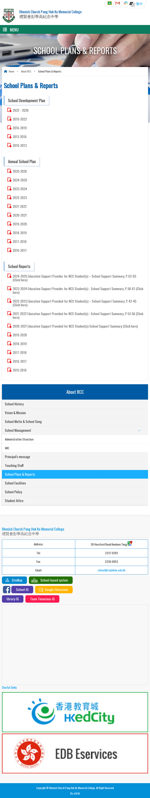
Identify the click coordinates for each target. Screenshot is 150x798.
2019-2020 (20, 224)
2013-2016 (20, 136)
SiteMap (17, 580)
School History (14, 403)
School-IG (22, 589)
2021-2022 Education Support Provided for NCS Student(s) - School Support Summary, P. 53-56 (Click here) (78, 315)
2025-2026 (20, 171)
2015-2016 (20, 370)
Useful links (9, 687)
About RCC (26, 71)
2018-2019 (20, 232)
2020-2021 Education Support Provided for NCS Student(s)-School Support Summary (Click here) (75, 326)
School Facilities (15, 483)
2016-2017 (20, 250)
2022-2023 (20, 197)
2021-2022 (20, 206)
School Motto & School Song (23, 421)
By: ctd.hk (75, 793)
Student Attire (14, 500)
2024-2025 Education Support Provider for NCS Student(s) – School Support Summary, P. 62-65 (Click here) (74, 278)
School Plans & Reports (20, 474)
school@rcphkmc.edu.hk (111, 570)
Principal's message (17, 456)
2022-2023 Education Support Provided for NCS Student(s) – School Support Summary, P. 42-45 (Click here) (74, 303)
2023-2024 (20, 188)
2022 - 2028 (21, 110)
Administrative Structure (19, 439)
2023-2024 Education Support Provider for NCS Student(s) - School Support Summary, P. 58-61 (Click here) (78, 290)
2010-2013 (20, 145)
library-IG (13, 598)
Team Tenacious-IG (42, 598)
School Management (18, 430)
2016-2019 (20, 127)
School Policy (13, 491)
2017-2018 (20, 241)
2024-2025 (20, 180)
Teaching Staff (14, 465)
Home (11, 71)
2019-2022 (20, 119)
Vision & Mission (15, 412)
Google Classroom (56, 589)
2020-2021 (20, 215)
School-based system (54, 580)
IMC (7, 448)
